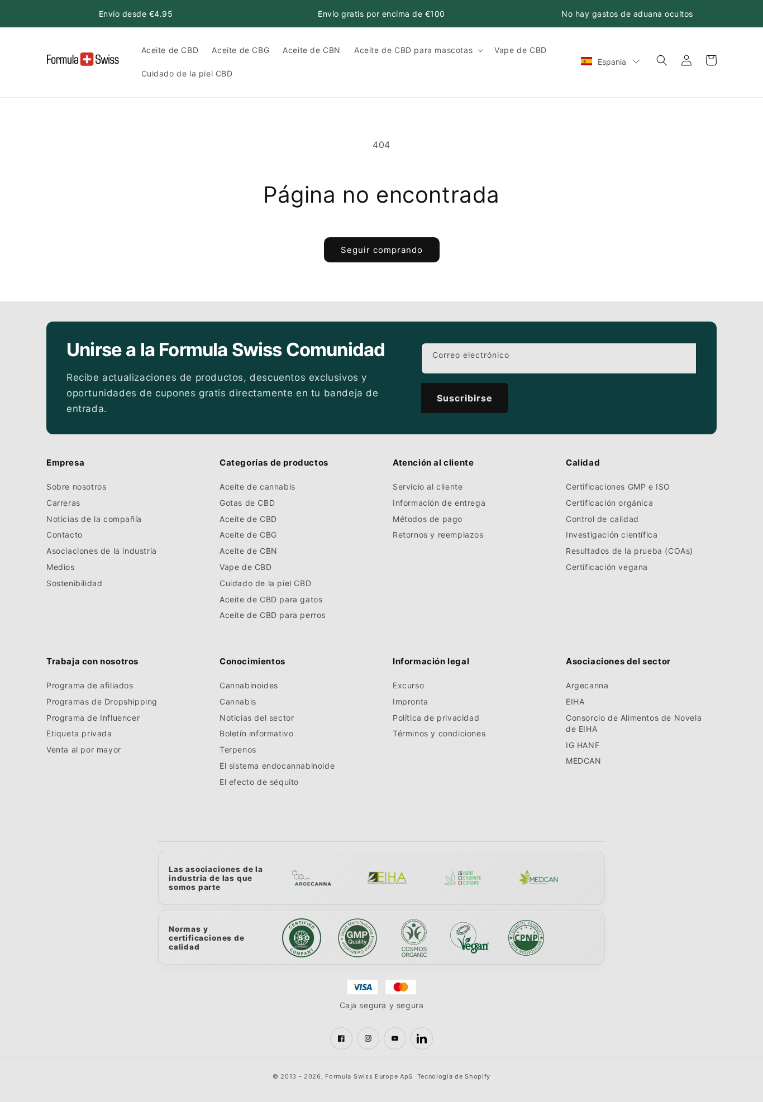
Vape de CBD (246, 567)
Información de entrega (439, 502)
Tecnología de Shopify (454, 1076)
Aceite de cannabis (257, 486)
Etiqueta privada (79, 733)
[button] (417, 50)
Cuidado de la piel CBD (265, 583)
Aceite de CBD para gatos (271, 599)
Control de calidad (602, 519)
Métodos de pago (427, 519)
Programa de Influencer (93, 717)
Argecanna (587, 685)
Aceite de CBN (249, 550)
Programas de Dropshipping (102, 701)
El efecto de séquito (259, 782)
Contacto (64, 534)
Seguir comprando (382, 250)
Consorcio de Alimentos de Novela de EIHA (634, 723)
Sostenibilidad (74, 583)
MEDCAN (584, 760)
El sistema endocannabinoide (277, 765)
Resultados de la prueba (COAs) (629, 550)
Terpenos (238, 749)
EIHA (575, 701)
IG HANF (582, 745)
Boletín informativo (256, 733)
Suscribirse (465, 398)
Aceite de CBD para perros (273, 615)
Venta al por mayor (83, 749)
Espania (612, 61)
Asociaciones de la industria (101, 550)
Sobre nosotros (76, 486)
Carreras (63, 502)
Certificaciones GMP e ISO (618, 486)
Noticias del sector (257, 717)
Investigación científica (611, 534)
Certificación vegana (607, 567)
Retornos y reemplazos (438, 534)
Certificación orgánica (609, 502)
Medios (60, 567)
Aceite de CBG (248, 534)
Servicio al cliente (427, 486)
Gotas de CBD (247, 502)
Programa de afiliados (89, 685)
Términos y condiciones (439, 733)
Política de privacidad (436, 717)
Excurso (408, 685)
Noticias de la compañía (94, 519)
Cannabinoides (249, 685)
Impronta (410, 701)
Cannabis (238, 701)
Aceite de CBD (248, 519)
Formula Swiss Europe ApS (369, 1076)
